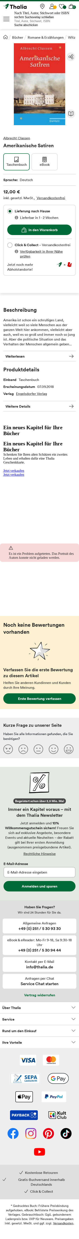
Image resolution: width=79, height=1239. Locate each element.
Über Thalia (11, 1007)
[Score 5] (69, 749)
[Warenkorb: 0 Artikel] (71, 6)
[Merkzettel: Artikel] (61, 6)
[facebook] (13, 1134)
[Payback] (23, 1115)
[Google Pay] (58, 1079)
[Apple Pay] (24, 1097)
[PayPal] (53, 1097)
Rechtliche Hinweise (39, 853)
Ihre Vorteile (12, 1042)
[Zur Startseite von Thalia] (25, 6)
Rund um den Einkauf (19, 1030)
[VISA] (28, 1060)
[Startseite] (5, 37)
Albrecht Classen (16, 138)
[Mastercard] (51, 1060)
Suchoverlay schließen (39, 17)
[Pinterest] (48, 1134)
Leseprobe (70, 113)
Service (8, 1019)
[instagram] (30, 1134)
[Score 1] (8, 749)
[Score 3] (38, 749)
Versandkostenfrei (51, 198)
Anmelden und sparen (39, 886)
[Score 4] (53, 749)
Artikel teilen (70, 56)
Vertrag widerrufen (39, 995)
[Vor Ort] (42, 6)
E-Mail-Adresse (16, 863)
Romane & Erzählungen (46, 37)
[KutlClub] (57, 1115)
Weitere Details (17, 406)
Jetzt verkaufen (13, 470)
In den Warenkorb (43, 229)
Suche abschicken (26, 25)
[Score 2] (23, 749)
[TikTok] (66, 1134)
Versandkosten (63, 1223)
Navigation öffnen (6, 19)
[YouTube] (39, 1152)
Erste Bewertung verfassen (39, 698)
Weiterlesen (15, 356)
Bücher (17, 37)
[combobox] (10, 211)
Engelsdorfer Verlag (31, 393)
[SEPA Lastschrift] (25, 1079)
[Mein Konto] (52, 6)
